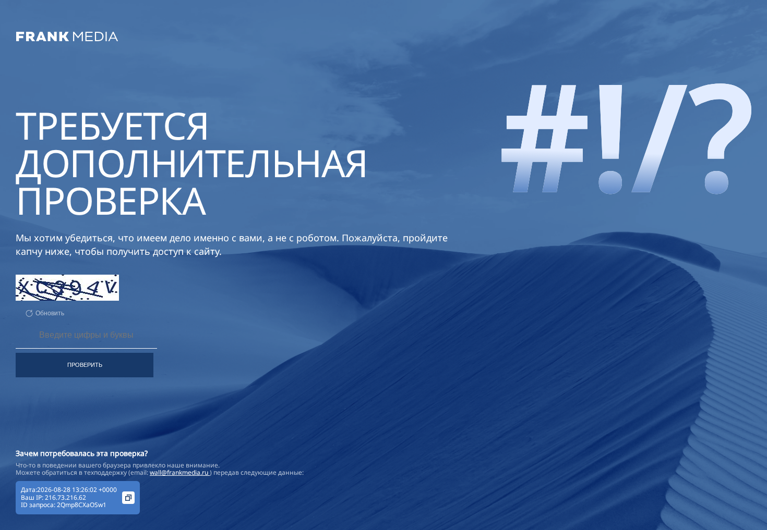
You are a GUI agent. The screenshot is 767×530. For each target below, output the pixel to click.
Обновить (49, 313)
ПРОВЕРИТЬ (84, 365)
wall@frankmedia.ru (180, 472)
